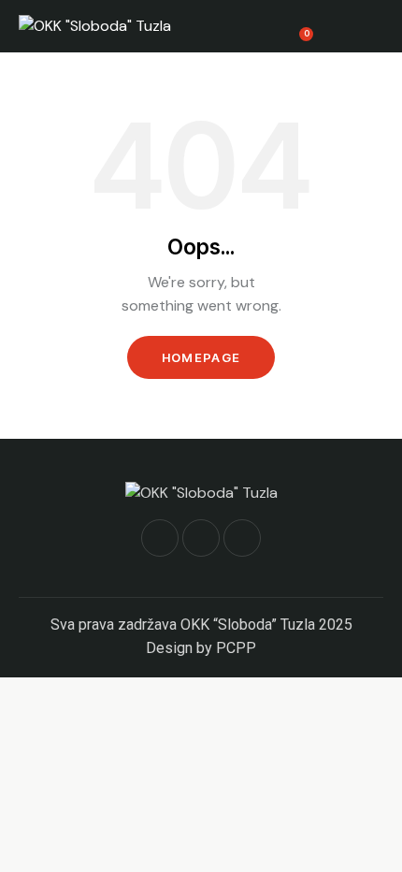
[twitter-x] (201, 538)
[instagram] (242, 538)
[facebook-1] (160, 538)
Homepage (201, 357)
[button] (377, 26)
